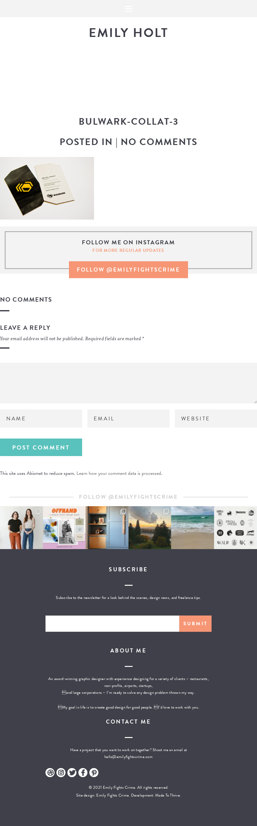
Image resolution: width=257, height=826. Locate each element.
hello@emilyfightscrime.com (128, 757)
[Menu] (128, 8)
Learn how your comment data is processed (118, 473)
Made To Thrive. (167, 795)
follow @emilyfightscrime (128, 269)
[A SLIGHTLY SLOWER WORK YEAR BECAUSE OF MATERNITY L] (235, 527)
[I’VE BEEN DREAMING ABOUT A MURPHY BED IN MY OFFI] (107, 527)
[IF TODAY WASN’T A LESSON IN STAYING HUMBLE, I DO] (21, 527)
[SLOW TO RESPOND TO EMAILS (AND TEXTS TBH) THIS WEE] (192, 527)
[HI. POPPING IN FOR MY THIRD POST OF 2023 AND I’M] (149, 527)
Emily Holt (128, 32)
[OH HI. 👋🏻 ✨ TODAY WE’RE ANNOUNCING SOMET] (64, 527)
